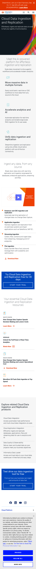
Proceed (18, 552)
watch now (7, 346)
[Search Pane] (28, 12)
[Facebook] (10, 502)
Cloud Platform (7, 510)
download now (13, 259)
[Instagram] (25, 502)
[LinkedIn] (15, 502)
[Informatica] (7, 12)
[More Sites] (23, 12)
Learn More (23, 8)
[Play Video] (18, 197)
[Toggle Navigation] (33, 12)
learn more (7, 326)
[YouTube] (20, 502)
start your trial (18, 285)
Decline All (18, 558)
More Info (18, 564)
